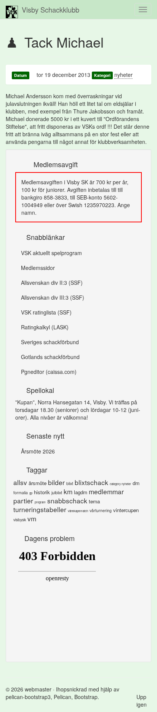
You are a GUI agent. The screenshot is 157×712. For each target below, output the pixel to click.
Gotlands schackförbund (50, 357)
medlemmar (106, 491)
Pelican (62, 697)
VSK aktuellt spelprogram (51, 253)
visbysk (19, 519)
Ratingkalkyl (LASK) (45, 327)
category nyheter (120, 484)
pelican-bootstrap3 (28, 697)
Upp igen (141, 700)
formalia (20, 492)
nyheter (123, 74)
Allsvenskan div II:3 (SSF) (52, 282)
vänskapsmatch (78, 511)
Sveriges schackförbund (50, 342)
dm (136, 483)
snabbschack (67, 500)
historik (42, 492)
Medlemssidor (38, 267)
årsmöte (37, 483)
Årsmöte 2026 (38, 451)
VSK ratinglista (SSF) (46, 312)
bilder (56, 482)
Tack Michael (64, 41)
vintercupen (126, 510)
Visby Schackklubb (50, 9)
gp (30, 493)
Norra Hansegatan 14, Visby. (72, 402)
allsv (20, 482)
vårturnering (101, 510)
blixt (69, 483)
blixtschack (91, 482)
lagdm (80, 492)
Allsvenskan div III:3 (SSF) (52, 297)
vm (31, 518)
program (40, 502)
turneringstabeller (39, 509)
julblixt (56, 492)
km (68, 491)
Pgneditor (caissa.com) (49, 371)
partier (23, 500)
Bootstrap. (86, 697)
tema (94, 501)
